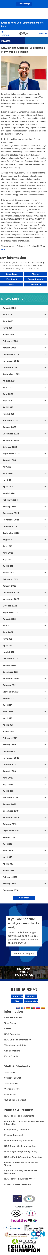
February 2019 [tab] (10, 877)
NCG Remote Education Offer (19, 1179)
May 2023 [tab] (7, 560)
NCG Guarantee (12, 1034)
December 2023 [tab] (11, 513)
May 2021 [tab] (7, 718)
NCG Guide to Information (17, 1040)
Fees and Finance (13, 1018)
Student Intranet (12, 1078)
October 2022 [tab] (10, 606)
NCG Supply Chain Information (20, 1146)
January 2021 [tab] (9, 745)
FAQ (17, 1001)
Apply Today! (24, 4)
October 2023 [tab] (10, 526)
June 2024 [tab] (8, 474)
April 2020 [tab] (8, 791)
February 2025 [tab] (10, 421)
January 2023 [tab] (9, 586)
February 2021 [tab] (10, 738)
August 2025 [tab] (9, 381)
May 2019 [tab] (7, 857)
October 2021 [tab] (9, 685)
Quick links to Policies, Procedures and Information (24, 1122)
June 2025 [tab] (8, 394)
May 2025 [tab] (7, 401)
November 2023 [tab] (11, 520)
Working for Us (12, 1089)
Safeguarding (31, 1001)
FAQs (11, 284)
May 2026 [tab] (8, 328)
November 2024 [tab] (11, 440)
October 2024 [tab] (10, 447)
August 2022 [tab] (9, 619)
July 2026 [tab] (8, 315)
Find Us (35, 274)
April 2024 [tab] (8, 487)
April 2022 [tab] (8, 646)
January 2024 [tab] (9, 507)
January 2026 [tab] (9, 348)
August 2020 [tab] (9, 771)
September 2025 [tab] (11, 374)
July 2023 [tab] (8, 546)
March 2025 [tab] (8, 414)
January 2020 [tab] (9, 804)
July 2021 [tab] (7, 705)
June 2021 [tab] (8, 712)
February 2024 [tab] (10, 500)
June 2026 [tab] (8, 321)
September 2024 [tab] (11, 454)
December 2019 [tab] (11, 811)
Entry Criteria (11, 1056)
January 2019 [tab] (9, 884)
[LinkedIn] (18, 989)
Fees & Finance (35, 279)
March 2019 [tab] (8, 871)
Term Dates (10, 1023)
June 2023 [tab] (8, 553)
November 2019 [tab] (11, 818)
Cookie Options (12, 1051)
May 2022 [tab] (7, 639)
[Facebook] (13, 989)
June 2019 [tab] (8, 851)
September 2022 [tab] (11, 612)
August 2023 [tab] (9, 540)
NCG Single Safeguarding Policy (20, 1152)
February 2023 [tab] (10, 579)
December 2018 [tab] (10, 890)
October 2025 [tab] (10, 368)
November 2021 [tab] (11, 679)
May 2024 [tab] (8, 480)
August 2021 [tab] (9, 698)
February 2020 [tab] (10, 798)
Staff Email (9, 1072)
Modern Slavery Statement (18, 1184)
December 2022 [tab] (11, 593)
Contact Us (35, 284)
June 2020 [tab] (8, 778)
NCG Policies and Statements (19, 1116)
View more (23, 898)
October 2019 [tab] (10, 824)
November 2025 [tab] (11, 361)
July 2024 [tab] (8, 467)
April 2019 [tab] (8, 864)
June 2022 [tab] (8, 632)
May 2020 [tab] (8, 784)
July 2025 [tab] (8, 388)
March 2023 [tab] (8, 573)
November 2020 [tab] (11, 758)
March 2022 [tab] (8, 652)
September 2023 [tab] (11, 533)
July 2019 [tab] (7, 844)
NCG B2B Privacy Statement (18, 1141)
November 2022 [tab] (11, 599)
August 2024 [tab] (9, 460)
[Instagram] (35, 989)
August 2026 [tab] (9, 308)
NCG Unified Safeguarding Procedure (23, 1157)
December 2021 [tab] (10, 672)
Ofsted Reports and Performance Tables (21, 1164)
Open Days (11, 274)
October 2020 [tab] (10, 765)
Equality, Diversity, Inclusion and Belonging (20, 1172)
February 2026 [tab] (10, 341)
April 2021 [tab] (8, 725)
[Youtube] (29, 989)
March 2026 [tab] (9, 335)
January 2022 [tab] (9, 665)
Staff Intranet (11, 1083)
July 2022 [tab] (8, 626)
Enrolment (11, 279)
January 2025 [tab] (9, 427)
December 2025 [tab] (11, 354)
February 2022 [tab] (10, 659)
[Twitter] (23, 989)
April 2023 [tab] (8, 566)
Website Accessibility (15, 1045)
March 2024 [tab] (9, 493)
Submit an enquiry (24, 953)
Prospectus (10, 1094)
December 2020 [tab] (11, 751)
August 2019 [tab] (9, 837)
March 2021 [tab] (8, 732)
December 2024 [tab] (11, 434)
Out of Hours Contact (15, 1100)
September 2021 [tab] (11, 692)
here (3, 249)
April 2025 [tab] (8, 407)
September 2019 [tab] (11, 831)
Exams (7, 1029)
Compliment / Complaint (17, 1130)
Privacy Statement (13, 1135)
